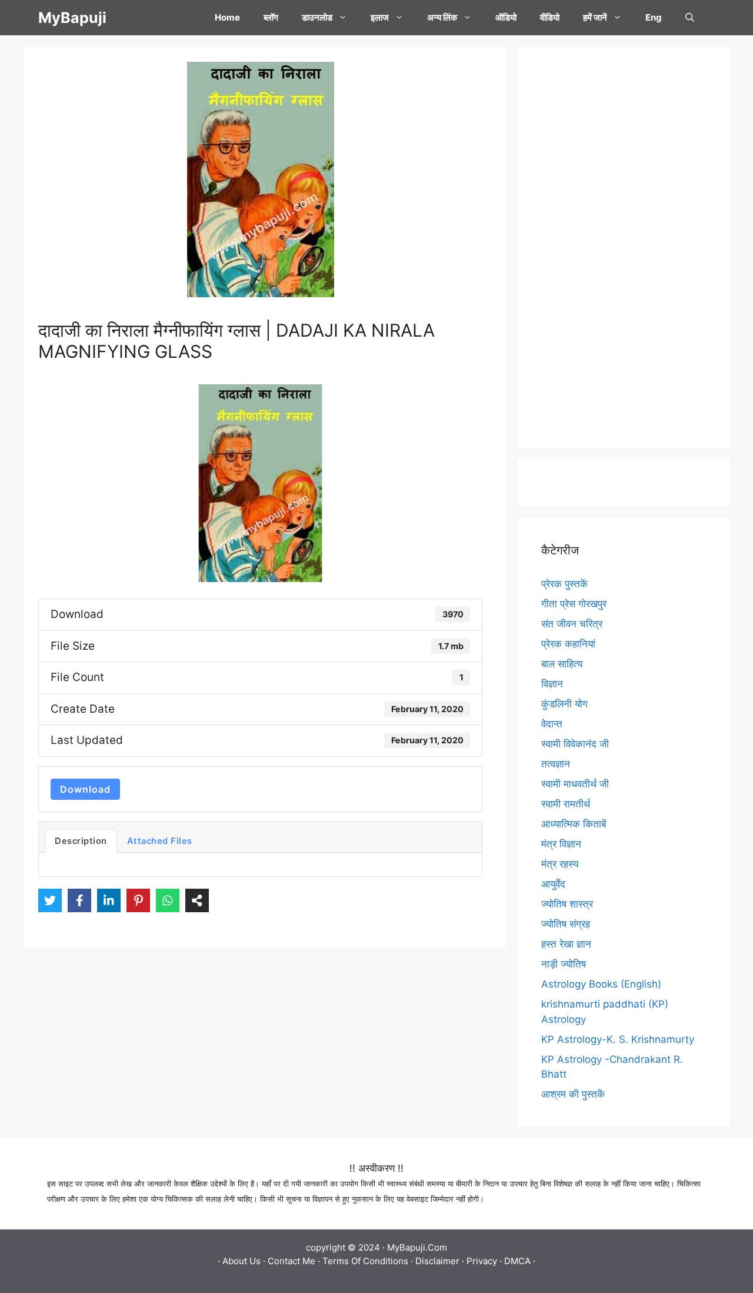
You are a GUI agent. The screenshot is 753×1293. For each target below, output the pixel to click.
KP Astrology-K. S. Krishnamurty (617, 1039)
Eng (653, 17)
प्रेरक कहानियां (568, 644)
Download (85, 789)
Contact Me (291, 1261)
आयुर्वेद (553, 884)
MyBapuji (72, 17)
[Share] (197, 900)
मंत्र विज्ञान (561, 844)
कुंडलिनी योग (564, 704)
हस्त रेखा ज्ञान (566, 944)
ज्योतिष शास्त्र (567, 904)
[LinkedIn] (109, 900)
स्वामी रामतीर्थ (565, 804)
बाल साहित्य (561, 664)
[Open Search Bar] (690, 17)
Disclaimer (437, 1261)
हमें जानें (595, 17)
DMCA (517, 1261)
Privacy (482, 1261)
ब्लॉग (271, 17)
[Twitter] (50, 900)
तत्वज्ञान (555, 764)
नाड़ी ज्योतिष (563, 964)
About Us (241, 1261)
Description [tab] (81, 841)
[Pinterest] (138, 900)
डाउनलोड (317, 17)
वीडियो (549, 17)
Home (227, 17)
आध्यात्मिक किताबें (573, 824)
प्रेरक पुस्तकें (564, 584)
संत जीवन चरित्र (571, 624)
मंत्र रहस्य (559, 864)
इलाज (380, 17)
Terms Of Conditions (365, 1261)
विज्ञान (552, 684)
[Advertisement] (623, 247)
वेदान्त (551, 724)
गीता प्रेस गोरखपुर (574, 604)
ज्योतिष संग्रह (565, 924)
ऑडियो (506, 17)
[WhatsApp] (167, 900)
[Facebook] (79, 900)
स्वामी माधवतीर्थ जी (575, 784)
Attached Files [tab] (159, 841)
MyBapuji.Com (417, 1247)
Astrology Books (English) (601, 984)
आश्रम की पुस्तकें (573, 1094)
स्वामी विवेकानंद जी (575, 744)
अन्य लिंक (442, 17)
